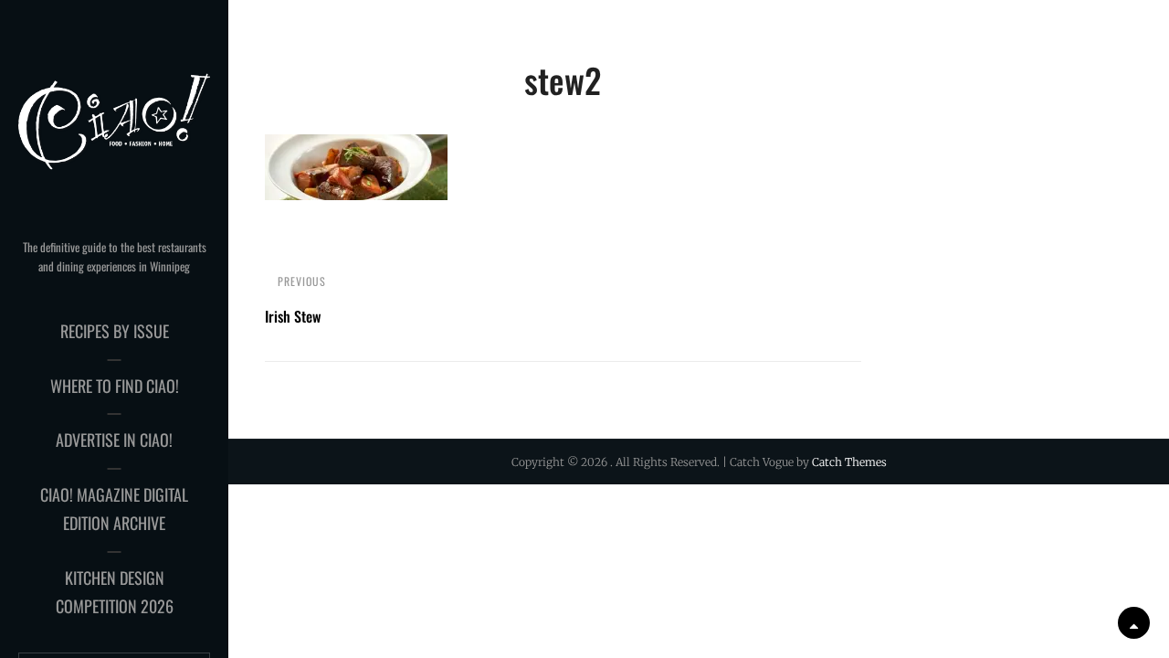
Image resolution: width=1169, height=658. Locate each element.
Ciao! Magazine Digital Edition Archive (114, 509)
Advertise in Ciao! (114, 439)
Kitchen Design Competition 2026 (115, 592)
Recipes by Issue (114, 331)
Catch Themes (849, 462)
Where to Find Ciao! (114, 386)
